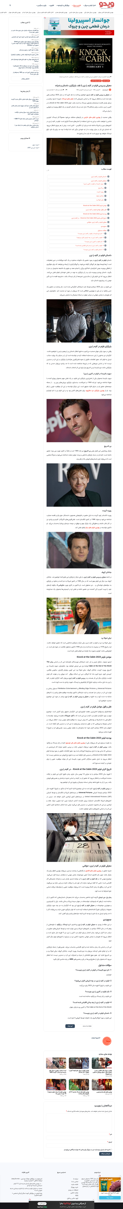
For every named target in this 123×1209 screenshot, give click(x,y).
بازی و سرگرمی (41, 5)
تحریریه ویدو (105, 90)
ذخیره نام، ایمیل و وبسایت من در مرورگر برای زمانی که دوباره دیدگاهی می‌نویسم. (87, 1150)
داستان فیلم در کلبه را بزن (99, 177)
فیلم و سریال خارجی (96, 81)
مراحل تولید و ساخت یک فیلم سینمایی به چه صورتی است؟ (26, 1189)
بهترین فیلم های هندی (61, 12)
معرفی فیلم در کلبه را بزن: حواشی (97, 222)
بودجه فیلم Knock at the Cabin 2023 (95, 214)
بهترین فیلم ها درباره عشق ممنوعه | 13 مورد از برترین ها (57, 1093)
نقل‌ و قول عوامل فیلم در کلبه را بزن (96, 210)
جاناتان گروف (100, 196)
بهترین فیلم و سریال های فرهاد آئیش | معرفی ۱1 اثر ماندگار (79, 1071)
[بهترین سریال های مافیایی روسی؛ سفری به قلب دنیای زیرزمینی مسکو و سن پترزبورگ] (102, 1063)
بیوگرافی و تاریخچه (63, 5)
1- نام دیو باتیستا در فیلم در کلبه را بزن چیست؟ (91, 234)
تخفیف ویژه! (110, 1198)
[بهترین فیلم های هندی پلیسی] (102, 1084)
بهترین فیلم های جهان (15, 12)
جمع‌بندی (104, 226)
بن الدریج (101, 188)
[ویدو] (106, 5)
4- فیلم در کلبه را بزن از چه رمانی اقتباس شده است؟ (89, 246)
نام (110, 1134)
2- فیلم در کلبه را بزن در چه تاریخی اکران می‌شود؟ (90, 238)
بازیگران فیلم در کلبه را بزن (99, 181)
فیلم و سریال (77, 5)
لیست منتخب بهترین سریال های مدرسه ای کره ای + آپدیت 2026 (57, 1071)
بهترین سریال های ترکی (90, 12)
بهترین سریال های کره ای (28, 12)
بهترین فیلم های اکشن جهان (105, 12)
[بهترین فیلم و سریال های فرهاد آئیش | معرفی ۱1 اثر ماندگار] (79, 1063)
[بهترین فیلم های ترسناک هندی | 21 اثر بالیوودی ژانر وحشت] (79, 1084)
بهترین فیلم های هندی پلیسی (104, 1092)
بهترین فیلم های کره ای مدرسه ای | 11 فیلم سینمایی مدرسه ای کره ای (28, 1185)
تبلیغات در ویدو (73, 1190)
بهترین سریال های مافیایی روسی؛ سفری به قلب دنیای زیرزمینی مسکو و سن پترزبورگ (102, 1072)
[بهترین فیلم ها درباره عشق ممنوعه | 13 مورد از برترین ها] (56, 1084)
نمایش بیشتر (25, 79)
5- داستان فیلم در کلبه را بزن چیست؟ (93, 250)
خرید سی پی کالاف (33, 148)
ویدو (108, 77)
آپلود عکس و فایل (72, 1198)
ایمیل (109, 1142)
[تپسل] (30, 1200)
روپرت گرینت (100, 192)
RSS (76, 1195)
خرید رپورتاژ (74, 1187)
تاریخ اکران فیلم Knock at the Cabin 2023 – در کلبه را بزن (89, 218)
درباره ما (75, 1179)
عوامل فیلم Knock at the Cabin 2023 (95, 206)
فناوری (52, 5)
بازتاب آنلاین (74, 1193)
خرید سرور (35, 145)
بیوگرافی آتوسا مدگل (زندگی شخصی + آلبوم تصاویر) (27, 1194)
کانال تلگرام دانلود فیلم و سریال (45, 12)
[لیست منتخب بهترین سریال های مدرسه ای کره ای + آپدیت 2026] (56, 1063)
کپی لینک (70, 1026)
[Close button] (93, 1200)
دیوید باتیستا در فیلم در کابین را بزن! (94, 184)
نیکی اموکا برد (100, 200)
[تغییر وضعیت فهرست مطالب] (48, 171)
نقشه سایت (74, 1184)
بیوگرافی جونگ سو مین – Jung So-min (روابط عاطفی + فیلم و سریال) (26, 1180)
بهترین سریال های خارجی (75, 12)
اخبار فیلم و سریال (90, 5)
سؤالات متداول (102, 230)
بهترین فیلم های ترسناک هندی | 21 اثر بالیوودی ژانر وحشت (79, 1093)
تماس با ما (74, 1182)
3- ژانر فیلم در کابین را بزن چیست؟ (94, 242)
